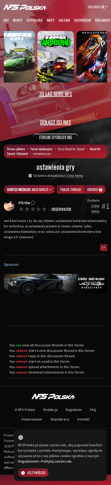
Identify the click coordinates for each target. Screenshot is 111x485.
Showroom (82, 20)
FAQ (93, 409)
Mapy (50, 20)
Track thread (70, 189)
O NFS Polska (25, 409)
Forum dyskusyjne (41, 148)
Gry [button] (6, 20)
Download (35, 20)
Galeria (64, 20)
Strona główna (16, 148)
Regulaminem (28, 461)
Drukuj (93, 189)
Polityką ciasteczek (56, 461)
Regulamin (74, 409)
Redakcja (50, 409)
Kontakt (83, 419)
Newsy (17, 20)
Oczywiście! (36, 472)
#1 (105, 206)
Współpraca (60, 419)
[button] (11, 283)
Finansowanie (31, 419)
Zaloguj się (96, 6)
